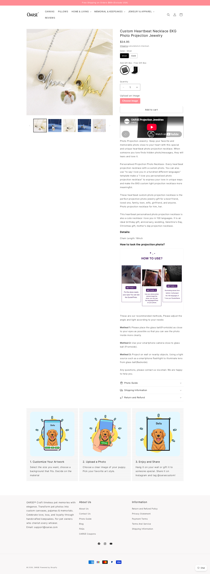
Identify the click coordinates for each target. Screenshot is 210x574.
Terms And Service (141, 524)
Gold (133, 56)
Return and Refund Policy (145, 508)
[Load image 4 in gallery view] (84, 125)
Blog (81, 524)
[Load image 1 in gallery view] (40, 125)
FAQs (81, 529)
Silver (124, 56)
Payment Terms (140, 519)
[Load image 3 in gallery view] (69, 125)
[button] (81, 11)
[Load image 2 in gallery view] (54, 125)
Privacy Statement (141, 514)
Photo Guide (85, 519)
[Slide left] (29, 125)
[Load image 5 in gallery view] (99, 125)
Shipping (124, 46)
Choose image (130, 101)
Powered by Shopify (48, 567)
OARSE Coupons (87, 534)
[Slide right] (110, 125)
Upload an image (130, 95)
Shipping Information (142, 529)
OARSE (37, 567)
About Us (83, 508)
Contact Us (84, 514)
